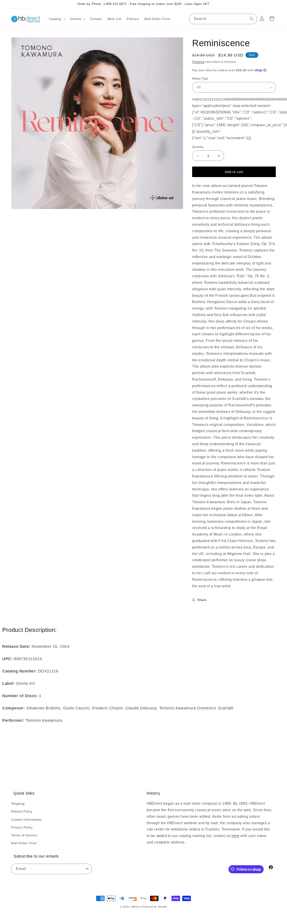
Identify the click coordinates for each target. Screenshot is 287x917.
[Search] (252, 19)
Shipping (198, 61)
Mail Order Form (24, 843)
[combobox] (223, 19)
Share (202, 600)
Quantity (198, 147)
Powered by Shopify (154, 906)
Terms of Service (24, 835)
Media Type (200, 78)
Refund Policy (22, 811)
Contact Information (26, 819)
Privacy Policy (22, 827)
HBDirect (136, 906)
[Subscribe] (87, 869)
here (235, 836)
